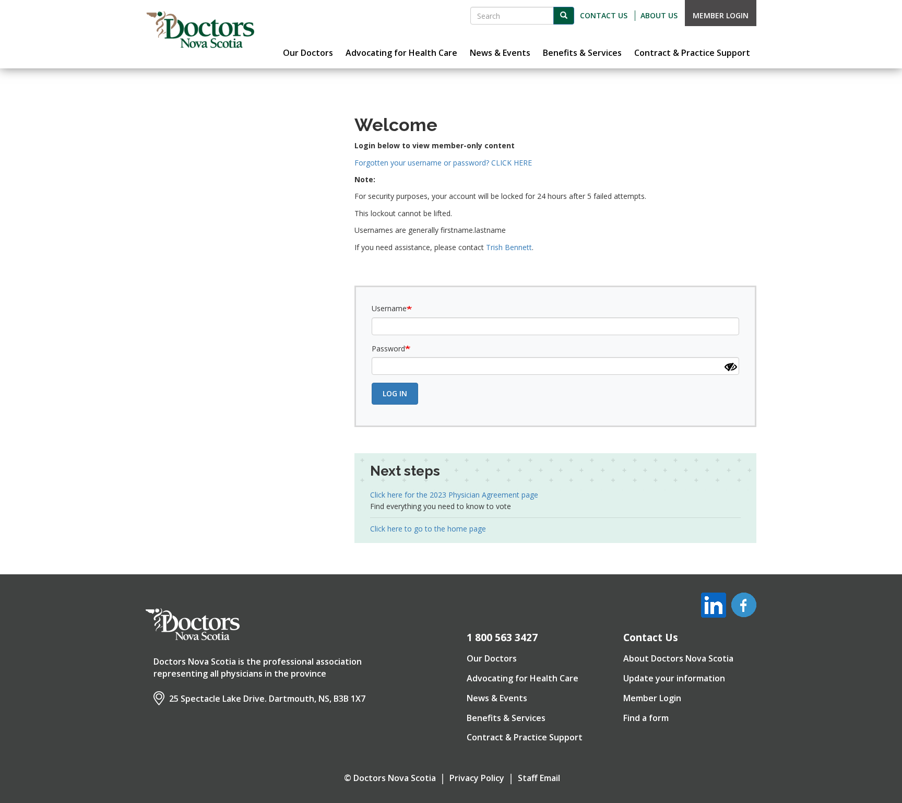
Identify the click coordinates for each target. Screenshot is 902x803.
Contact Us (603, 15)
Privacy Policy (476, 778)
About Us (659, 15)
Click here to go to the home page (428, 529)
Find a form (646, 718)
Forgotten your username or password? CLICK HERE (443, 163)
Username (389, 308)
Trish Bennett (509, 247)
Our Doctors (492, 658)
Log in (395, 393)
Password (388, 348)
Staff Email (539, 778)
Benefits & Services (506, 718)
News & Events (497, 698)
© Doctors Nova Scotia (390, 778)
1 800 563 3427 (502, 637)
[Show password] (731, 367)
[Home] (200, 29)
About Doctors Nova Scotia (678, 658)
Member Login (721, 15)
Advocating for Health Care (522, 678)
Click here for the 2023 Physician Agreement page (454, 495)
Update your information (674, 678)
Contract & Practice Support (525, 737)
